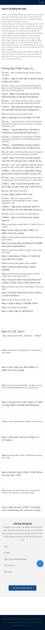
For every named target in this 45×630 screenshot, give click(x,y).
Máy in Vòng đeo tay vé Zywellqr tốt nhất (21, 117)
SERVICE (38, 336)
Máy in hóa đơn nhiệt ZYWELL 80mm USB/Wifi (19, 268)
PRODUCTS (28, 336)
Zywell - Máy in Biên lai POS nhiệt (17, 194)
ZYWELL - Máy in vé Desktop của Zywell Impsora (20, 219)
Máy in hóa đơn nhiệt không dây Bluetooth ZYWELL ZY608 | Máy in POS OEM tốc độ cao (21, 281)
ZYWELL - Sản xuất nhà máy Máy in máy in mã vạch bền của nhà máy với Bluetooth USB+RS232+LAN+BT (21, 108)
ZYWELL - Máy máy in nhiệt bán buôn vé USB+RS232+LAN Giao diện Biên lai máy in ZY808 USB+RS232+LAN (21, 208)
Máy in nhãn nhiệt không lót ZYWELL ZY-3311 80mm (21, 438)
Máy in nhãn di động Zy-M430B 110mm (20, 303)
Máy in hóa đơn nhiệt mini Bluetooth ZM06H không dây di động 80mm (22, 244)
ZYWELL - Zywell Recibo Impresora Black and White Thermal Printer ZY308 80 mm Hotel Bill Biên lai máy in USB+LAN (21, 146)
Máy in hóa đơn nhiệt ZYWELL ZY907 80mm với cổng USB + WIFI (22, 473)
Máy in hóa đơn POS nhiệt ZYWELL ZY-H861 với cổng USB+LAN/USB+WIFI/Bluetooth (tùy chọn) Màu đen (22, 404)
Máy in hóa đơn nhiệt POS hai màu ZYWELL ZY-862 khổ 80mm (22, 294)
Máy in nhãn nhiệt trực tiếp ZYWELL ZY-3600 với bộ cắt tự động (20, 231)
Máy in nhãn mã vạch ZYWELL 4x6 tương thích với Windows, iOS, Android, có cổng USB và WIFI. (21, 509)
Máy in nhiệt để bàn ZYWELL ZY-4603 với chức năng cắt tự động (21, 257)
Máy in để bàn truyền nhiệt (12, 336)
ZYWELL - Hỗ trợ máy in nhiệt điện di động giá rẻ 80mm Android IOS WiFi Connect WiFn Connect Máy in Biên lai (22, 172)
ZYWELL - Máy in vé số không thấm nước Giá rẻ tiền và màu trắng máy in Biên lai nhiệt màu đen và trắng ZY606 (22, 185)
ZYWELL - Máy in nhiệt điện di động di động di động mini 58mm (22, 80)
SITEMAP (29, 625)
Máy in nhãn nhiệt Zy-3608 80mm (17, 311)
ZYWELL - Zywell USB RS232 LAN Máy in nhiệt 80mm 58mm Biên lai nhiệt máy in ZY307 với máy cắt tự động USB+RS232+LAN (21, 131)
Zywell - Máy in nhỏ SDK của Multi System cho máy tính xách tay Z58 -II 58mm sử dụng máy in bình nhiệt (22, 159)
